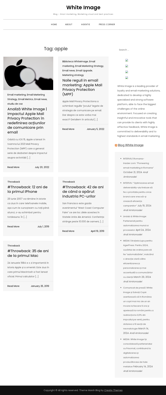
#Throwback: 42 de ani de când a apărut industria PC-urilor (83, 192)
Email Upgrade (84, 70)
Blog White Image (130, 145)
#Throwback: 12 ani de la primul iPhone (27, 189)
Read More (13, 167)
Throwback (13, 181)
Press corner (107, 24)
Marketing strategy (73, 75)
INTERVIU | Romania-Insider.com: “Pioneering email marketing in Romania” (138, 163)
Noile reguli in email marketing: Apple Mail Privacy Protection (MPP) (82, 87)
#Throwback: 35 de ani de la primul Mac (28, 253)
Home (54, 24)
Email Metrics (25, 99)
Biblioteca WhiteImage (75, 61)
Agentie (85, 24)
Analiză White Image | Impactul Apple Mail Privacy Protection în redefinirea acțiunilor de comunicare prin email (27, 121)
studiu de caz (15, 103)
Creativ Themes (113, 390)
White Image (83, 7)
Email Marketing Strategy (89, 66)
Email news (40, 99)
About (68, 24)
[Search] (159, 50)
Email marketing (16, 94)
